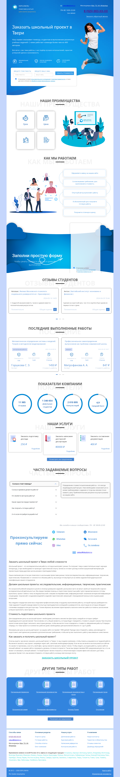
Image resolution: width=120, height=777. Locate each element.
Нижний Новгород (98, 755)
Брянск (89, 753)
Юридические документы (101, 774)
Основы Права (73, 710)
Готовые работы (41, 740)
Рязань (42, 758)
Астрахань (68, 753)
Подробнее (36, 449)
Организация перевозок (20, 692)
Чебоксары (25, 760)
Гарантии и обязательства (97, 740)
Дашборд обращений (95, 747)
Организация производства (46, 692)
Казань (39, 755)
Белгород (83, 753)
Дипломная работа (68, 737)
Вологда (12, 755)
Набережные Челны (82, 755)
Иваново (26, 755)
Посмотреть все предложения (60, 459)
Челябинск (34, 760)
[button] (56, 319)
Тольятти (85, 758)
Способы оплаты (41, 743)
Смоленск (62, 758)
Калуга (45, 755)
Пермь (24, 758)
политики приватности (58, 79)
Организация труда (100, 692)
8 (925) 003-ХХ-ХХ (96, 11)
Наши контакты (93, 737)
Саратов (55, 758)
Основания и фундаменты (46, 710)
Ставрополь (71, 758)
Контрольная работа (69, 747)
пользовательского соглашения (40, 79)
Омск (107, 755)
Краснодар (53, 755)
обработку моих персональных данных (43, 81)
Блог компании (40, 747)
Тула (97, 758)
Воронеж (19, 755)
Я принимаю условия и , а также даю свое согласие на (44, 80)
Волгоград (105, 753)
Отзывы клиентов (94, 743)
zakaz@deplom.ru (69, 6)
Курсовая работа (67, 740)
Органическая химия (19, 710)
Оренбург (12, 758)
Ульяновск (13, 760)
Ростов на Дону (33, 758)
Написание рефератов (69, 743)
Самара (48, 758)
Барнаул (76, 753)
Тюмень (103, 758)
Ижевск (33, 755)
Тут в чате (92, 539)
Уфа (18, 760)
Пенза (19, 758)
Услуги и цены (40, 737)
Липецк (60, 755)
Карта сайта (106, 771)
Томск (92, 758)
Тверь (79, 758)
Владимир (97, 753)
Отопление (100, 710)
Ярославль (42, 760)
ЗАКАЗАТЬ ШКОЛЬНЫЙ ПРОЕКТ (60, 657)
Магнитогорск (69, 755)
